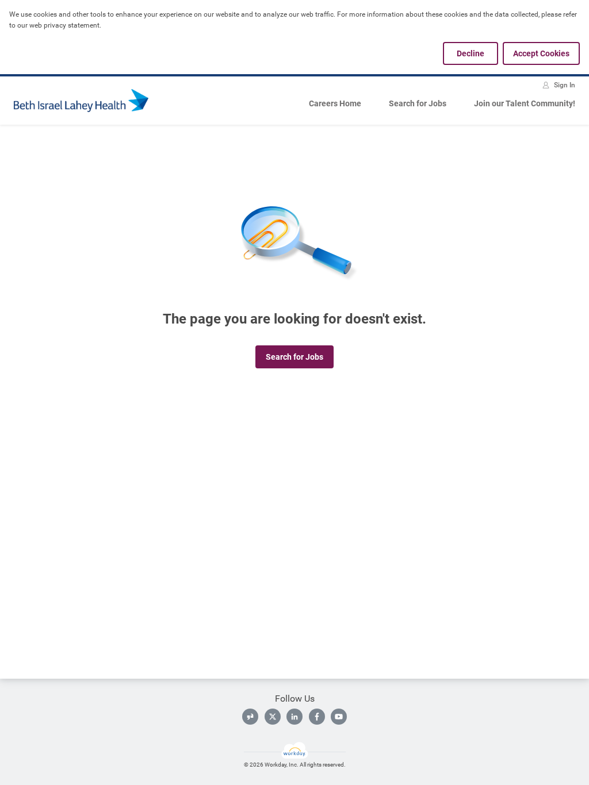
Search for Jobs (417, 103)
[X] (273, 717)
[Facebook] (317, 717)
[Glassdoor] (250, 717)
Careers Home (335, 103)
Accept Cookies (541, 53)
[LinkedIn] (294, 717)
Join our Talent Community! (524, 103)
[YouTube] (339, 717)
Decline (470, 53)
